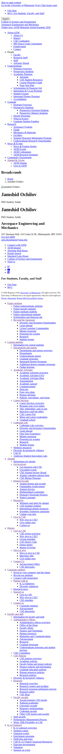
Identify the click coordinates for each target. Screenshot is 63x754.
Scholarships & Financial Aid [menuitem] (27, 88)
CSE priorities (26, 600)
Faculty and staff (15, 614)
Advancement (26, 608)
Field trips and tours (23, 739)
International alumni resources (34, 508)
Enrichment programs (23, 736)
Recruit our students (23, 575)
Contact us (25, 525)
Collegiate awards (28, 711)
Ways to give (19, 550)
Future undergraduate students (28, 306)
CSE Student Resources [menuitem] (31, 79)
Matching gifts (26, 556)
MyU (10, 287)
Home (10, 179)
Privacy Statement (8, 298)
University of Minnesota (30, 293)
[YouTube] (8, 269)
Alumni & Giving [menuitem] (15, 160)
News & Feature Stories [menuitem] (25, 146)
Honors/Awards (21, 481)
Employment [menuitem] (19, 46)
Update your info (28, 514)
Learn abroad (26, 325)
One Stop (12, 10)
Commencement (27, 386)
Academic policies (28, 661)
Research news (20, 589)
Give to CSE (19, 517)
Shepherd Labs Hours (17, 256)
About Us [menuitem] (18, 35)
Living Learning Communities (34, 328)
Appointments (26, 381)
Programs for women (30, 334)
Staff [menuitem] (15, 60)
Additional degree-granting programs (37, 364)
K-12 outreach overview (25, 728)
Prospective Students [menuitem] (23, 71)
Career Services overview (32, 403)
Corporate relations (29, 605)
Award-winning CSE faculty (33, 700)
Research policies (28, 675)
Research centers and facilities (34, 686)
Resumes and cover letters (32, 406)
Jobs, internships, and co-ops (33, 408)
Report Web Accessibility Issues (30, 298)
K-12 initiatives (27, 583)
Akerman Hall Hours (17, 250)
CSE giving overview (30, 533)
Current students (15, 342)
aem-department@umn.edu (14, 239)
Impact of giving (27, 547)
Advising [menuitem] (24, 77)
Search (5, 19)
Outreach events (21, 733)
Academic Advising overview (34, 372)
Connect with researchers (25, 578)
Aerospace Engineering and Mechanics (20, 24)
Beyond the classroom (24, 320)
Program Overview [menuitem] (22, 68)
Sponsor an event (21, 750)
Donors (11, 528)
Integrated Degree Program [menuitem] (26, 96)
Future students (14, 303)
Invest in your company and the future (31, 572)
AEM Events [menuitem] (19, 149)
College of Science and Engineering (18, 22)
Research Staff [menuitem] (20, 57)
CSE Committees (21, 653)
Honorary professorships (31, 708)
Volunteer (18, 747)
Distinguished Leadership (32, 492)
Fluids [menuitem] (16, 129)
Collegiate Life (20, 422)
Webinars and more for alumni (34, 503)
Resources (18, 500)
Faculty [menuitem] (17, 54)
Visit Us (11, 261)
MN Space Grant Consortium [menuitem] (27, 43)
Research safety (27, 691)
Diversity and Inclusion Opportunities (38, 322)
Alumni (11, 458)
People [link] (10, 52)
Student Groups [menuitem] (21, 93)
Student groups (27, 339)
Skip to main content (11, 2)
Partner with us (20, 580)
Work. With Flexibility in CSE (28, 722)
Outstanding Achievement (32, 486)
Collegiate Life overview (32, 425)
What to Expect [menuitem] (20, 118)
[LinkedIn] (8, 272)
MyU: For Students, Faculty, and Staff (25, 13)
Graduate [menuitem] (11, 102)
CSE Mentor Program (30, 478)
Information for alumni (24, 461)
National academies (29, 703)
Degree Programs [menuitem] (21, 116)
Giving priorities (27, 539)
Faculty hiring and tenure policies (36, 664)
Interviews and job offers (32, 411)
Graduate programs (29, 358)
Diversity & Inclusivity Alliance (28, 450)
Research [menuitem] (11, 124)
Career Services (21, 400)
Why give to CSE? (29, 519)
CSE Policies (19, 655)
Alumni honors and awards (33, 483)
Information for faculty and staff (28, 617)
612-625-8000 (8, 237)
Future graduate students (25, 311)
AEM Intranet (14, 248)
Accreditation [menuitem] (19, 99)
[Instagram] (8, 267)
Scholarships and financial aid (27, 317)
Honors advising (27, 395)
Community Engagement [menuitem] (19, 157)
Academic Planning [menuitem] (22, 74)
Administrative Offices (24, 619)
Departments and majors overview (36, 350)
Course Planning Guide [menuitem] (31, 82)
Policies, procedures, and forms (35, 397)
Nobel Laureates (27, 497)
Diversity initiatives (29, 586)
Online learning (27, 367)
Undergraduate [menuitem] (14, 66)
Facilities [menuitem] (17, 135)
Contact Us (18, 561)
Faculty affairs (26, 628)
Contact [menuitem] (17, 49)
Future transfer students (24, 309)
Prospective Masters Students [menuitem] (34, 113)
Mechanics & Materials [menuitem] (24, 132)
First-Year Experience (30, 433)
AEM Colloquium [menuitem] (22, 152)
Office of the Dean (29, 625)
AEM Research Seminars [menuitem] (25, 154)
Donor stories (26, 544)
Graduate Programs (29, 644)
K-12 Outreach (14, 725)
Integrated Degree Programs (33, 361)
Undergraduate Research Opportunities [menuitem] (32, 141)
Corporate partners (16, 569)
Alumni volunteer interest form (34, 475)
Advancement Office (30, 564)
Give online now (28, 522)
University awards (28, 705)
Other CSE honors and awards (34, 714)
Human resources (28, 633)
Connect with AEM (16, 245)
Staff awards (19, 716)
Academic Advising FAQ (32, 375)
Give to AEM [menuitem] (20, 165)
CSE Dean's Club (28, 542)
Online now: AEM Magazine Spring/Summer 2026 (26, 27)
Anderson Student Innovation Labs (30, 456)
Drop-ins (24, 389)
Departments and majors (25, 347)
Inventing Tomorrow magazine (34, 511)
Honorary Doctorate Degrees (34, 494)
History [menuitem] (17, 38)
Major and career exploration (33, 417)
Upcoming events (28, 469)
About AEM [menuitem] (13, 32)
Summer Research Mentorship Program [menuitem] (32, 138)
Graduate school (27, 420)
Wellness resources (22, 447)
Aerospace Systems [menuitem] (22, 127)
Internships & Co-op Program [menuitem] (27, 91)
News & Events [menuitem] (15, 143)
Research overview (29, 683)
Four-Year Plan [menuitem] (27, 85)
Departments (26, 353)
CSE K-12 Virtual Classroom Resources (32, 741)
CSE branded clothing (30, 506)
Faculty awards (20, 697)
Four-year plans (27, 392)
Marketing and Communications (35, 636)
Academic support (28, 383)
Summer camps (20, 730)
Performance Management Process (30, 719)
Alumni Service (27, 489)
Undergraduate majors (30, 356)
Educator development (24, 744)
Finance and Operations (31, 630)
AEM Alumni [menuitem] (20, 163)
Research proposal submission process (38, 689)
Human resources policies (32, 672)
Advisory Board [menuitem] (21, 63)
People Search (14, 253)
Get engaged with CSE (31, 467)
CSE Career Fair (28, 414)
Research (24, 336)
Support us (18, 592)
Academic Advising (23, 370)
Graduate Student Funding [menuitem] (26, 121)
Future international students (27, 314)
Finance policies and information (35, 667)
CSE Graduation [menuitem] (21, 41)
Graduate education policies (33, 669)
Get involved (19, 464)
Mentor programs (28, 331)
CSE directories (27, 567)
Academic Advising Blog (32, 378)
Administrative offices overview (35, 622)
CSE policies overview (31, 658)
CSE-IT (17, 453)
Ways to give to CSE (30, 553)
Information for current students (28, 345)
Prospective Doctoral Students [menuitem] (34, 110)
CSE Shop (25, 694)
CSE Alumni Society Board (33, 472)
